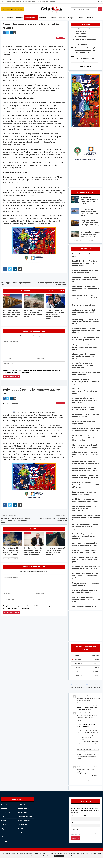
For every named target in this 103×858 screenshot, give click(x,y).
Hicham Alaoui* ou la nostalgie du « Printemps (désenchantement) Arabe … (86, 321)
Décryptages (10, 2)
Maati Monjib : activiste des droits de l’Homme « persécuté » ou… (85, 339)
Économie (42, 18)
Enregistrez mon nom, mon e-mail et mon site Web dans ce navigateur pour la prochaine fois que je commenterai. (31, 371)
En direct (6, 533)
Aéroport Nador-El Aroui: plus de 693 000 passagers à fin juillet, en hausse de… (85, 50)
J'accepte (58, 856)
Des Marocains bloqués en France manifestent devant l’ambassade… (85, 508)
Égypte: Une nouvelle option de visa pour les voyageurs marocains (87, 735)
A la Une (27, 295)
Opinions (4, 841)
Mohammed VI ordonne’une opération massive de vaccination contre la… (86, 330)
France (19, 18)
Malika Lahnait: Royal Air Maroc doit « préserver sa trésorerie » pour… (84, 559)
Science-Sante (6, 837)
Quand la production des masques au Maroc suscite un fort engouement (86, 527)
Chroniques (20, 2)
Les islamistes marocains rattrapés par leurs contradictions (86, 298)
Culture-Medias (23, 808)
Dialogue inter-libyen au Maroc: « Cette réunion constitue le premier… (85, 356)
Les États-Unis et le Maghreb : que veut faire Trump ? (88, 769)
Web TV (20, 829)
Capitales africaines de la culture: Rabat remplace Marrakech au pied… (86, 576)
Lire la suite (69, 856)
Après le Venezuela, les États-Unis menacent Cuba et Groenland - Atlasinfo (88, 752)
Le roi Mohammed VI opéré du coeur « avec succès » (84, 493)
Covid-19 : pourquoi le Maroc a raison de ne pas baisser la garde (85, 462)
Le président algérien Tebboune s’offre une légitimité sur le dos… (85, 551)
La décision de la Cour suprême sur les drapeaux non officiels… (85, 544)
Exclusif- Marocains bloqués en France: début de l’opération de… (85, 477)
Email (73, 822)
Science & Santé (30, 2)
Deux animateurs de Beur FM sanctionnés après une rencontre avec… (85, 289)
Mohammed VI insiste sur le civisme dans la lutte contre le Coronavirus (84, 400)
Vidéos (80, 18)
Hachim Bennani (82, 767)
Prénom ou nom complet (78, 816)
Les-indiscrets (23, 825)
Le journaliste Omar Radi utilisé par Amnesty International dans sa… (85, 454)
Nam (78, 696)
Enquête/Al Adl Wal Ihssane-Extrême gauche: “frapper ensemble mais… (83, 365)
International (30, 18)
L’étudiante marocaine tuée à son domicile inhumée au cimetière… (86, 568)
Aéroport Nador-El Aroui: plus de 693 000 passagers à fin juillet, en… (90, 224)
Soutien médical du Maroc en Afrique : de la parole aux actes (84, 469)
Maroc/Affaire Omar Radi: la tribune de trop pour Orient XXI (84, 408)
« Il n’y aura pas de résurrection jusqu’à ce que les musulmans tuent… (85, 347)
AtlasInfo (75, 829)
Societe (3, 825)
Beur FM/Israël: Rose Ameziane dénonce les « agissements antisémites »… (84, 263)
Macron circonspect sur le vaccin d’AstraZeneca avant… (85, 271)
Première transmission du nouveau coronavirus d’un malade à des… (86, 599)
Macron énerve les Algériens (83, 305)
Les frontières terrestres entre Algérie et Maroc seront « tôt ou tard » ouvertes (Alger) (16, 520)
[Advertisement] (85, 626)
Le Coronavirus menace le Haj (84, 606)
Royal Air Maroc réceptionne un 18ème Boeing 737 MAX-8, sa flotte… (89, 212)
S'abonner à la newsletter (12, 9)
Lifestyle (90, 18)
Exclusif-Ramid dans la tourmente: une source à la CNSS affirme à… (85, 485)
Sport (3, 816)
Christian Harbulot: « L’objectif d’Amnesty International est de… (85, 446)
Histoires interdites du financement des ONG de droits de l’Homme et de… (86, 438)
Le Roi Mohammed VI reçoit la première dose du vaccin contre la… (85, 279)
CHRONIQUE (22, 837)
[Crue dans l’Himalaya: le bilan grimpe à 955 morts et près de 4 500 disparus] (34, 301)
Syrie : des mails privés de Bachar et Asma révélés (53, 520)
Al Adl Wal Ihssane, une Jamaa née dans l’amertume (86, 373)
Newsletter (52, 2)
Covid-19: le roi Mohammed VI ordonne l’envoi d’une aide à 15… (85, 500)
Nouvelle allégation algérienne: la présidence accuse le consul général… (86, 536)
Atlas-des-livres (24, 820)
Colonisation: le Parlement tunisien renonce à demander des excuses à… (86, 517)
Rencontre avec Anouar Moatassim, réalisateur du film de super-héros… (86, 382)
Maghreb (9, 18)
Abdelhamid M (81, 713)
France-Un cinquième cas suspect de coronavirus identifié (86, 591)
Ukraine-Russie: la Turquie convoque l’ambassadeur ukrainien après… (84, 58)
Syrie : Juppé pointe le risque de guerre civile (16, 284)
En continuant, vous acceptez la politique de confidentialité (85, 833)
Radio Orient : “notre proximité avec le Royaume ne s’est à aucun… (84, 312)
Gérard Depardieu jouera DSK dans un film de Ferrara (52, 284)
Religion (71, 18)
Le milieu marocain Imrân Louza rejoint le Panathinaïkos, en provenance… (89, 200)
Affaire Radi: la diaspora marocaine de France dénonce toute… (84, 391)
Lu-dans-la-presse (25, 816)
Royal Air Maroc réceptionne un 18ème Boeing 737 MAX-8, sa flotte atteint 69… (86, 42)
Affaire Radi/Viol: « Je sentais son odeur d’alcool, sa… (85, 415)
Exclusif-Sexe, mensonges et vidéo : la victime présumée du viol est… (86, 430)
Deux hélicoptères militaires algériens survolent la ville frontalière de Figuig (88, 698)
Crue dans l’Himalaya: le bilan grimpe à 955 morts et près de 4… (90, 234)
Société (53, 18)
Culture (62, 18)
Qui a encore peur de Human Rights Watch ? (83, 423)
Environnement (43, 2)
